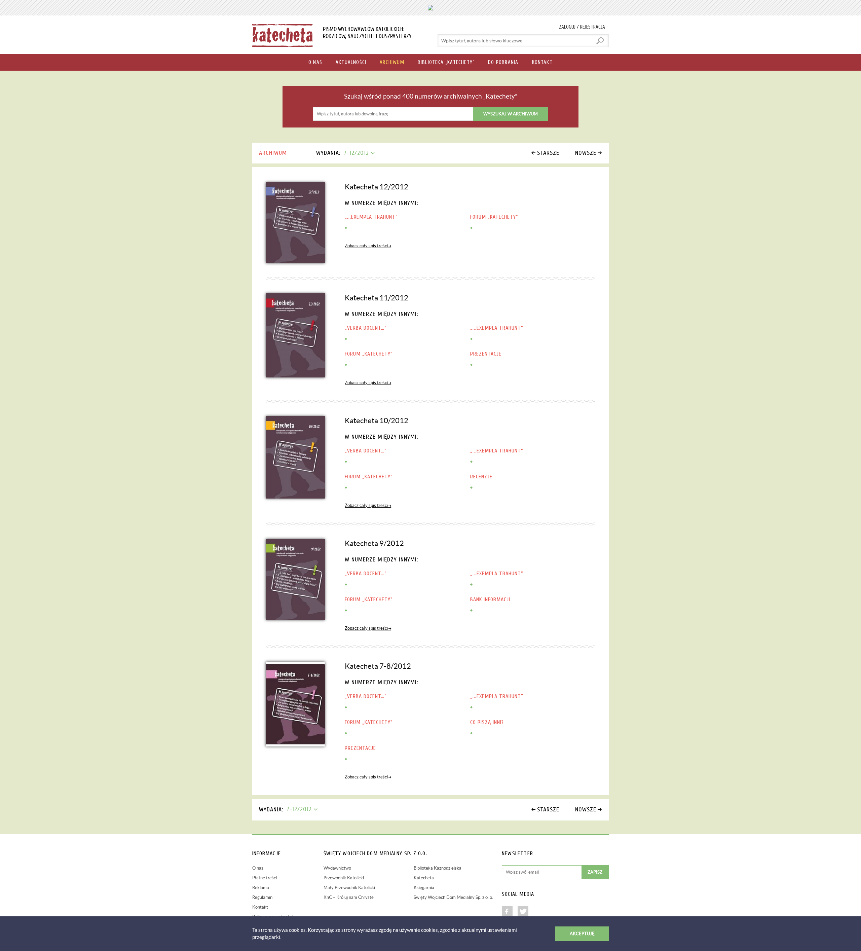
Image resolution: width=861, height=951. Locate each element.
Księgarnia (424, 887)
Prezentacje (485, 354)
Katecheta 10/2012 (376, 420)
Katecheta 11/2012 (376, 298)
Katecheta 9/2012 (374, 543)
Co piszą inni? (487, 722)
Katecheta (424, 877)
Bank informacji (490, 599)
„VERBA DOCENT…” (366, 328)
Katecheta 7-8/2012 (378, 666)
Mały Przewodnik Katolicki (349, 887)
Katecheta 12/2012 (376, 187)
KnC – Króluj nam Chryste (349, 897)
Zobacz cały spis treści (366, 245)
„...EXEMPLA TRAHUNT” (371, 217)
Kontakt (260, 907)
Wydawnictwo (337, 868)
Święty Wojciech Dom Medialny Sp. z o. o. (453, 897)
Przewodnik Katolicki (344, 877)
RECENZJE (481, 477)
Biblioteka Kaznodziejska (437, 868)
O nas (257, 868)
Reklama (260, 887)
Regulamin (262, 897)
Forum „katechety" (494, 217)
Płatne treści (264, 877)
